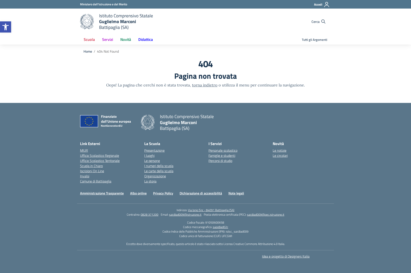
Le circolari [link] (280, 155)
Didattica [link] (145, 39)
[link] (5, 27)
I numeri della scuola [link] (158, 165)
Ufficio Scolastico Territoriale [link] (100, 160)
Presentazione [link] (154, 150)
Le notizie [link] (279, 150)
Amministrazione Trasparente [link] (102, 193)
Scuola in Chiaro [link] (91, 165)
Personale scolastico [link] (222, 150)
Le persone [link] (152, 160)
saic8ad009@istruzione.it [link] (185, 214)
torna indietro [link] (204, 85)
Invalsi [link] (84, 176)
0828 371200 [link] (149, 214)
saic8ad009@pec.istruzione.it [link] (265, 214)
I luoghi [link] (149, 155)
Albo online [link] (138, 193)
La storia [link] (150, 181)
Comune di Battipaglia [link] (95, 181)
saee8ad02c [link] (220, 227)
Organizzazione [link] (155, 176)
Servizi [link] (107, 39)
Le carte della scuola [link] (158, 171)
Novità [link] (125, 39)
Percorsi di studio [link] (220, 160)
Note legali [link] (236, 193)
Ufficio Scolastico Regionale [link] (99, 155)
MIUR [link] (84, 150)
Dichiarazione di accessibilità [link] (201, 193)
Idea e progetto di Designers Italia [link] (286, 256)
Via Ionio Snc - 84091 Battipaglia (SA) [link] (211, 210)
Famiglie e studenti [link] (221, 155)
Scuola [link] (89, 39)
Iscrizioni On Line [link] (92, 171)
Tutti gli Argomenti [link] (314, 39)
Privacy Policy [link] (163, 193)
